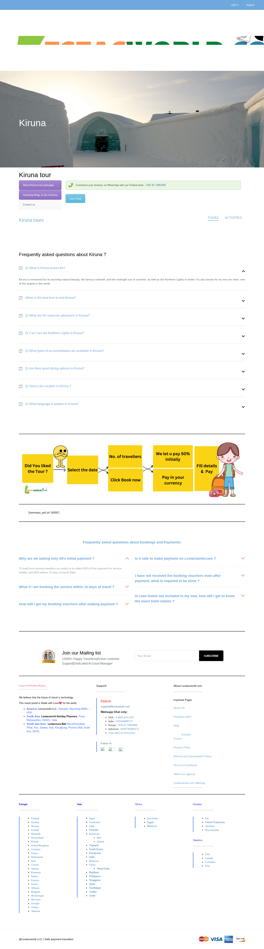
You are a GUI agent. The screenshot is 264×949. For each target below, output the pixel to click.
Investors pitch (182, 716)
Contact (186, 734)
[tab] (40, 185)
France (34, 853)
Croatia (35, 864)
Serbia (34, 876)
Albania (35, 887)
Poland (34, 841)
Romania (36, 872)
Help (176, 725)
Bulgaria (35, 891)
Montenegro (37, 895)
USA (207, 854)
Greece (34, 884)
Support (250, 5)
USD (234, 5)
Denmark (36, 833)
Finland (35, 818)
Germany (36, 849)
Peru (207, 865)
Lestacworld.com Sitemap (189, 782)
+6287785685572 (129, 728)
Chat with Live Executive (121, 732)
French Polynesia (215, 822)
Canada (209, 858)
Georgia (35, 903)
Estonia (35, 880)
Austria (35, 868)
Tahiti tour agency (184, 774)
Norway (35, 826)
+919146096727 (124, 721)
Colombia (210, 862)
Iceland (35, 829)
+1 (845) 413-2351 (124, 717)
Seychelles (152, 818)
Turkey (35, 907)
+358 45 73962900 (155, 185)
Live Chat (75, 198)
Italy (33, 860)
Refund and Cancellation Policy (193, 756)
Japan (92, 818)
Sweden (35, 822)
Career (178, 738)
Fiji (207, 818)
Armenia (35, 911)
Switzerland (37, 837)
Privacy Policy (182, 747)
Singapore (94, 880)
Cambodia (94, 822)
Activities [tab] (233, 217)
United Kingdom (40, 845)
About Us (179, 707)
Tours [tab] (213, 217)
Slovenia (35, 899)
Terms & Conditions (185, 765)
